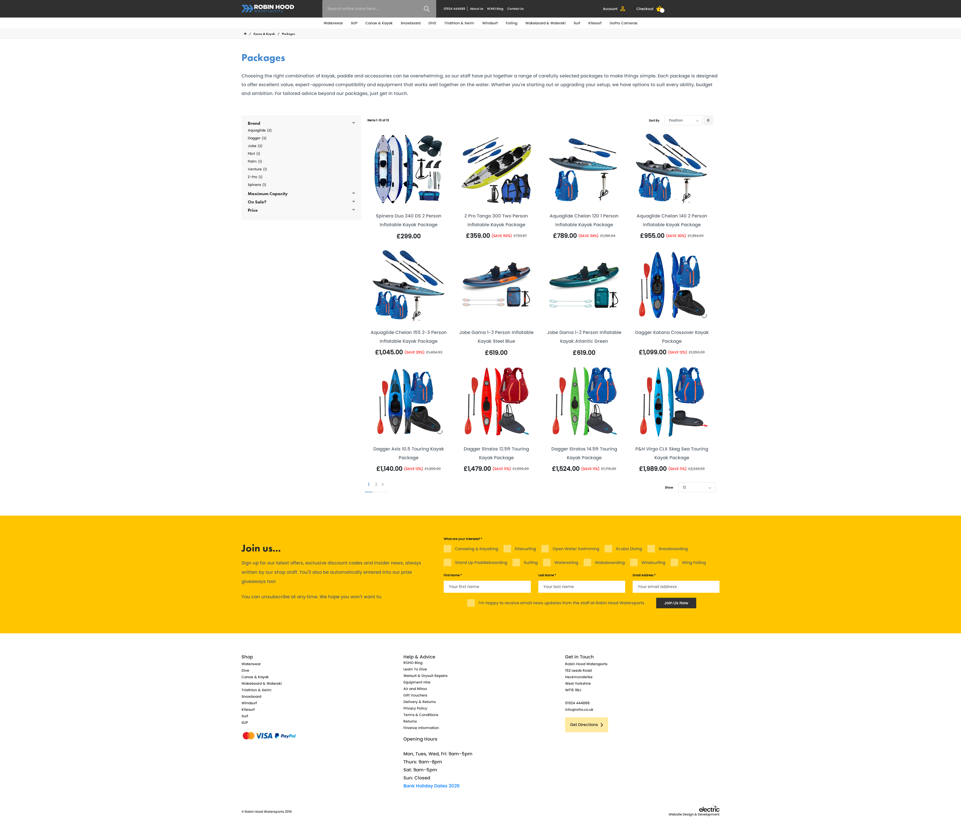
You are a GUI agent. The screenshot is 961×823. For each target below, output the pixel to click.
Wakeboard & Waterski (545, 23)
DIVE (432, 23)
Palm (255, 161)
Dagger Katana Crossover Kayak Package (672, 336)
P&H (254, 154)
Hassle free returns (394, 520)
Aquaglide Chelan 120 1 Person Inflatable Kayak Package (584, 220)
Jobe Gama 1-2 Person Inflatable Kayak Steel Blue (496, 336)
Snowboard (410, 23)
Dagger (257, 138)
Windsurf (490, 23)
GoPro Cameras (623, 23)
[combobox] (379, 9)
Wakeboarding (610, 562)
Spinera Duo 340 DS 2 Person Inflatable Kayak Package (408, 220)
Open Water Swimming (576, 549)
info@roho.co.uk (579, 709)
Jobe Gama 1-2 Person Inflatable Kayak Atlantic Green (584, 336)
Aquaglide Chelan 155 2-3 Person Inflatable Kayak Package (409, 336)
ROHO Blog (495, 9)
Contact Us (515, 9)
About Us (476, 9)
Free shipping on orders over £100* (645, 520)
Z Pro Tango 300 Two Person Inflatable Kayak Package (496, 220)
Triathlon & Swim (459, 23)
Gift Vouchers (415, 695)
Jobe (255, 146)
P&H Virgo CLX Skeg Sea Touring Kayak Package (671, 453)
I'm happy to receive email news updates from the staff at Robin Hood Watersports (561, 603)
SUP (354, 23)
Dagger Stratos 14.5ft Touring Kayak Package (584, 453)
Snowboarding (673, 549)
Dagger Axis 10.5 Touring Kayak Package (408, 453)
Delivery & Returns (419, 701)
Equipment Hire (416, 682)
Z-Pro (255, 177)
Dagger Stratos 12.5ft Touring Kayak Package (496, 453)
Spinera (257, 185)
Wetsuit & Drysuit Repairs (425, 675)
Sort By (654, 120)
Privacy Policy (415, 708)
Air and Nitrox (415, 688)
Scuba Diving (629, 549)
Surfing (531, 562)
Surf (577, 23)
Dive (245, 670)
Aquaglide (260, 130)
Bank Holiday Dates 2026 (431, 786)
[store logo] (268, 9)
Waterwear (333, 23)
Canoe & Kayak (379, 23)
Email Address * (644, 575)
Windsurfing (653, 562)
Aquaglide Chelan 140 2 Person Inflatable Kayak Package (672, 220)
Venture (257, 169)
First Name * (453, 575)
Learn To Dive (415, 669)
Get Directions (584, 725)
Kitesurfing (525, 549)
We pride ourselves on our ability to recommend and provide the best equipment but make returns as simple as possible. (422, 536)
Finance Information (421, 727)
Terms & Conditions (420, 714)
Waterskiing (566, 562)
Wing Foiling (694, 562)
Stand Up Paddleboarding (481, 562)
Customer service (509, 520)
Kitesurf (595, 23)
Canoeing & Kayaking (476, 549)
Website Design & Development (694, 814)
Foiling (511, 23)
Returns (410, 721)
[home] (245, 34)
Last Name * (547, 575)
